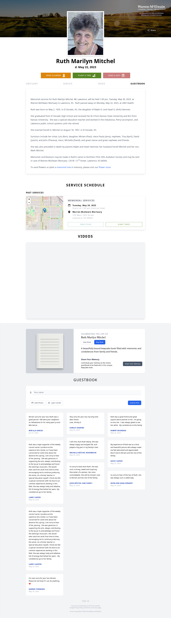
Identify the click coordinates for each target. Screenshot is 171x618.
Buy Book (99, 342)
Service (68, 83)
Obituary (32, 83)
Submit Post (134, 403)
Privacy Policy (79, 608)
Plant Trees (124, 224)
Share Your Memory (132, 364)
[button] (44, 210)
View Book (87, 342)
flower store (105, 167)
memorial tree (64, 167)
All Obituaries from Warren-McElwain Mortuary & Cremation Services (151, 14)
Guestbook (138, 83)
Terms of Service (91, 608)
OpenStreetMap (88, 611)
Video (101, 83)
